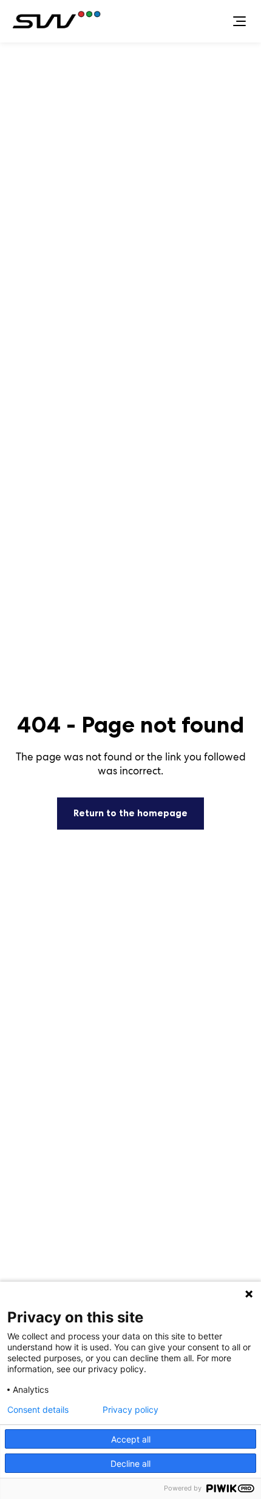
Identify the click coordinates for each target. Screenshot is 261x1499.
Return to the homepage (130, 813)
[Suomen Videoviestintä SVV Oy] (59, 21)
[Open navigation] (239, 21)
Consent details (38, 1410)
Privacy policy (130, 1410)
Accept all (131, 1439)
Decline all (130, 1463)
